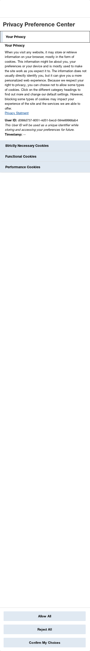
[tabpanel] (45, 91)
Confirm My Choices (44, 643)
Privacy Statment (17, 113)
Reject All (44, 629)
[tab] (45, 36)
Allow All (44, 616)
